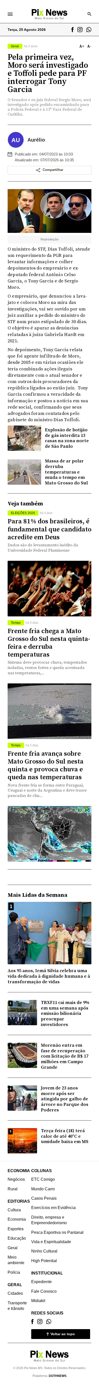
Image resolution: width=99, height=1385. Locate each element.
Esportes (16, 1229)
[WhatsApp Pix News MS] (88, 29)
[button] (49, 170)
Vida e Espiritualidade (51, 1242)
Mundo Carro (43, 1189)
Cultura (14, 1210)
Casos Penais (44, 1198)
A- (89, 46)
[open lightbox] (49, 211)
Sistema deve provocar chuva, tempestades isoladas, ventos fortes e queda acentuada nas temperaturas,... (47, 668)
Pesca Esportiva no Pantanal (57, 1232)
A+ (82, 46)
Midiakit (38, 1301)
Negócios (16, 1179)
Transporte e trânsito (17, 1306)
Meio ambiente (16, 1260)
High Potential (44, 1261)
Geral (13, 1248)
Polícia (14, 1272)
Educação (17, 1238)
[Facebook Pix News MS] (72, 29)
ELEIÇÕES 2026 (23, 513)
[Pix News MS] (49, 14)
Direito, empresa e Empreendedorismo (49, 1220)
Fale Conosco (44, 1291)
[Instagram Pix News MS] (79, 29)
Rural (13, 1189)
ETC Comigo (43, 1179)
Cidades (15, 1293)
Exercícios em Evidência (53, 1207)
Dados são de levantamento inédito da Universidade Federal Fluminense (43, 548)
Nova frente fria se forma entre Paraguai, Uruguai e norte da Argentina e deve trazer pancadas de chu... (47, 790)
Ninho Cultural (44, 1251)
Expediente (41, 1282)
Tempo (16, 622)
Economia (17, 1219)
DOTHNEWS (58, 1376)
